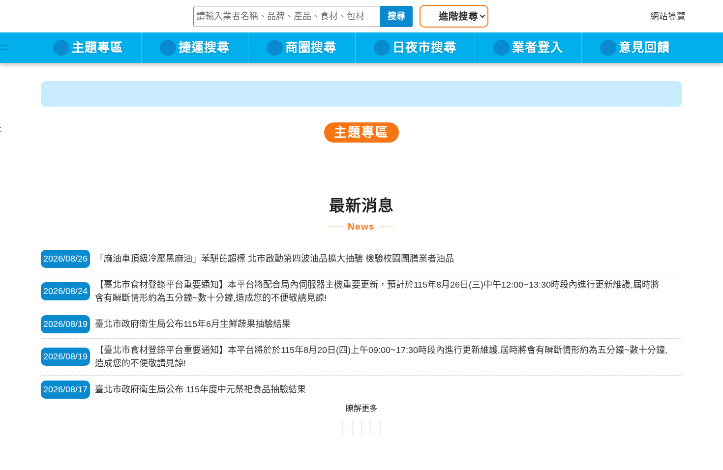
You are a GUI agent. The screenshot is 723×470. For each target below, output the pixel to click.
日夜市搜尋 (424, 64)
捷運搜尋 (204, 64)
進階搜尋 (491, 33)
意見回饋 (644, 64)
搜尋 (429, 33)
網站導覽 (668, 33)
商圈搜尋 (310, 64)
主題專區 (97, 64)
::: (3, 64)
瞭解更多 (361, 408)
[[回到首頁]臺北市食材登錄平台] (67, 24)
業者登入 (537, 64)
